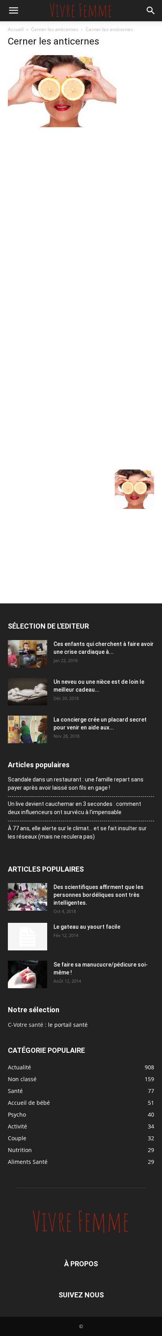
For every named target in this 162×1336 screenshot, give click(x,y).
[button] (13, 10)
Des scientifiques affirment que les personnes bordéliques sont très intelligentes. (98, 895)
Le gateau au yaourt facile (86, 927)
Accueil (16, 29)
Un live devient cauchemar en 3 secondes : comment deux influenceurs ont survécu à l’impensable (74, 808)
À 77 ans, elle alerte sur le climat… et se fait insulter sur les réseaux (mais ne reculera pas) (77, 832)
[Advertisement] (81, 214)
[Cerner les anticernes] (62, 125)
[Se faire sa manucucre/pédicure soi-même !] (27, 974)
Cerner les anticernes (54, 29)
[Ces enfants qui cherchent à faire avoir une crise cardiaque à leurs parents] (27, 654)
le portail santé (68, 1024)
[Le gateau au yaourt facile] (27, 936)
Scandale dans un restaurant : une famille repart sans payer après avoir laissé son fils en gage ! (76, 783)
